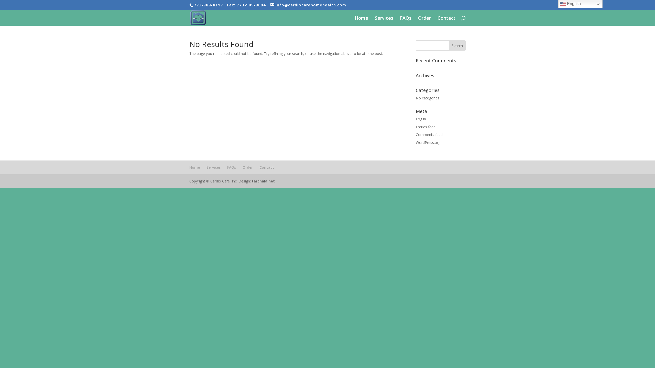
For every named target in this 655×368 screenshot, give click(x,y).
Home (361, 18)
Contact (446, 18)
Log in (421, 119)
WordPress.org (428, 142)
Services (384, 18)
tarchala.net (263, 181)
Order (424, 18)
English (573, 4)
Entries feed (425, 126)
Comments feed (429, 134)
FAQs (405, 18)
